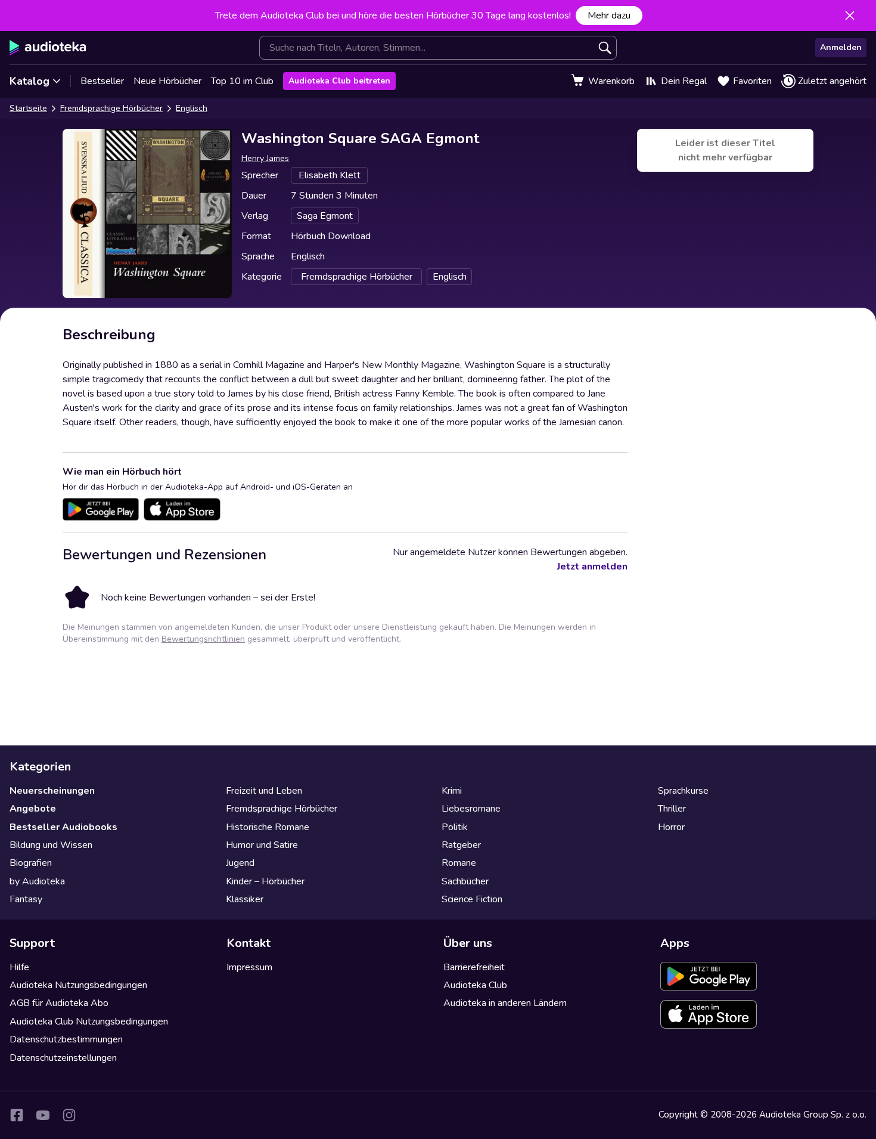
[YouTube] (43, 1115)
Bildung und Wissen (51, 845)
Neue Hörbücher (167, 81)
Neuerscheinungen (52, 790)
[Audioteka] (48, 48)
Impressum (249, 967)
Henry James (265, 158)
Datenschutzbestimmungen (66, 1039)
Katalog (29, 81)
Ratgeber (461, 845)
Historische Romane (267, 827)
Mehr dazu (609, 15)
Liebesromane (471, 808)
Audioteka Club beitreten (339, 80)
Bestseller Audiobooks (63, 827)
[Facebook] (17, 1115)
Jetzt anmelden (592, 566)
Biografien (31, 862)
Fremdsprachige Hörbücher (111, 108)
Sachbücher (465, 881)
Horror (671, 827)
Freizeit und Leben (264, 790)
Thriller (672, 808)
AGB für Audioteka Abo (59, 1003)
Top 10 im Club (242, 81)
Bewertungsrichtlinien (203, 639)
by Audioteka (37, 881)
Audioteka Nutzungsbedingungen (78, 985)
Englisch (191, 108)
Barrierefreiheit (474, 967)
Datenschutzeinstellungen (63, 1058)
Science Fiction (472, 899)
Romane (459, 862)
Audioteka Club (475, 985)
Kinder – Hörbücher (265, 881)
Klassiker (244, 899)
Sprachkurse (683, 790)
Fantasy (26, 899)
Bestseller (102, 81)
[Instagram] (69, 1115)
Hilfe (19, 967)
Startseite (28, 108)
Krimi (452, 790)
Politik (455, 827)
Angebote (33, 808)
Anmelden (841, 47)
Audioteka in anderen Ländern (505, 1003)
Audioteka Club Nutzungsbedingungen (89, 1021)
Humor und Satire (262, 845)
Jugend (240, 862)
